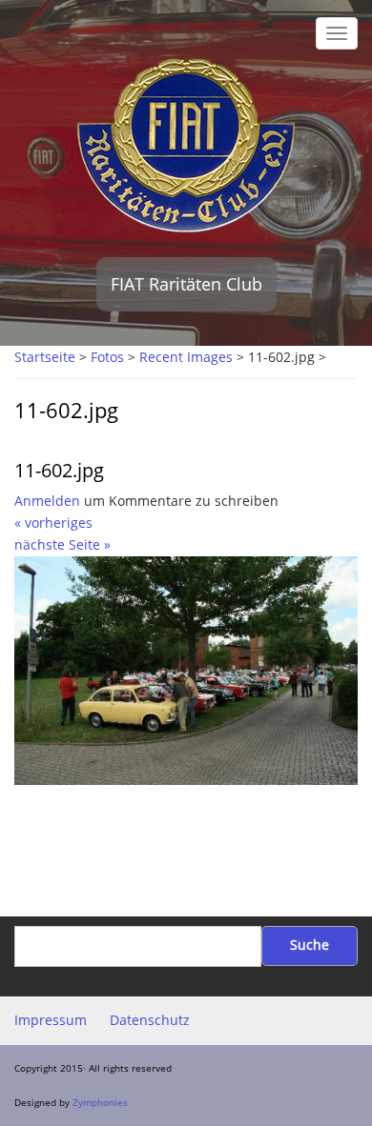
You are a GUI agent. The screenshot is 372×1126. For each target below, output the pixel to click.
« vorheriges (53, 523)
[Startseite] (186, 143)
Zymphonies (100, 1102)
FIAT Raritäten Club (186, 283)
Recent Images (186, 357)
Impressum (50, 1020)
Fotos (107, 357)
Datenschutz (150, 1020)
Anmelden (47, 501)
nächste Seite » (62, 544)
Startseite (44, 357)
